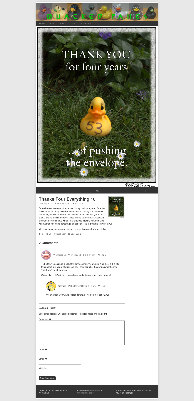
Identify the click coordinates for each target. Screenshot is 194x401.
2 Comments (80, 203)
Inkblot (91, 392)
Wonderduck (88, 217)
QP (43, 233)
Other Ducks (76, 233)
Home (42, 23)
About (52, 23)
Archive (63, 23)
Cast (74, 23)
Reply (103, 254)
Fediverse (145, 390)
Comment (45, 319)
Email (43, 358)
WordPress (94, 390)
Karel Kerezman (63, 203)
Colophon (86, 23)
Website (43, 368)
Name (43, 349)
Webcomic (82, 392)
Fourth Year (61, 233)
